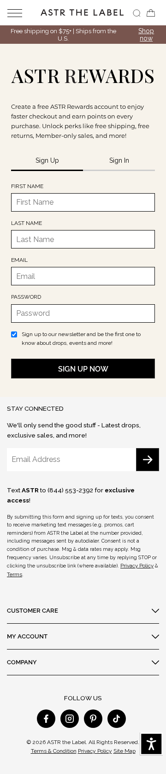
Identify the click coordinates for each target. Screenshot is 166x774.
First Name (27, 186)
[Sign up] (147, 459)
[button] (21, 12)
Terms (14, 574)
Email (19, 260)
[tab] (47, 161)
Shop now (146, 34)
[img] (136, 13)
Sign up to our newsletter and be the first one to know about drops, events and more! (81, 338)
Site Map (124, 751)
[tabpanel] (83, 280)
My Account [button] (27, 636)
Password (26, 297)
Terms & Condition (54, 751)
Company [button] (22, 662)
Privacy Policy (137, 565)
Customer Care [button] (32, 610)
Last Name (26, 223)
